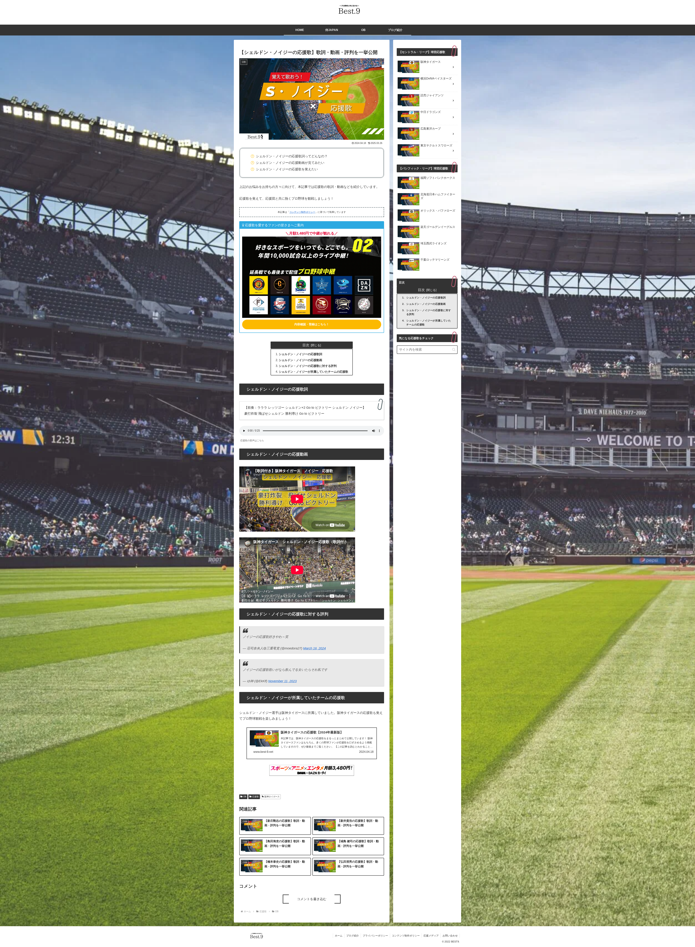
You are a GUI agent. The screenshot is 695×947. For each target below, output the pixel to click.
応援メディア (431, 935)
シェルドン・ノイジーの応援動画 (300, 360)
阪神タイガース (272, 796)
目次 (305, 345)
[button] (454, 350)
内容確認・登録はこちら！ (311, 324)
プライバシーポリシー (375, 935)
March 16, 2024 (314, 648)
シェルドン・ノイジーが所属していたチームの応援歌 (313, 371)
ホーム (338, 935)
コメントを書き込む (311, 899)
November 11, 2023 (282, 681)
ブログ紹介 (352, 935)
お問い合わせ (450, 935)
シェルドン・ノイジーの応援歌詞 (300, 354)
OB (244, 796)
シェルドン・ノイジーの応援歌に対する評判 (308, 365)
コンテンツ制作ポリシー (302, 212)
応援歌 (255, 796)
